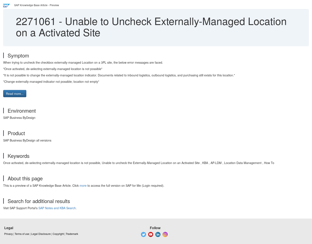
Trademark (72, 234)
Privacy (8, 234)
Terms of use (22, 234)
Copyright (58, 234)
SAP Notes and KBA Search (57, 208)
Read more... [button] (15, 93)
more (83, 185)
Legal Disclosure (41, 234)
